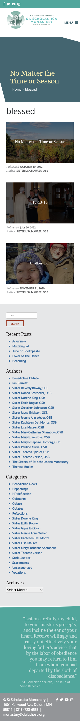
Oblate (17, 503)
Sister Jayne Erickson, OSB (30, 412)
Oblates (17, 508)
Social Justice (21, 558)
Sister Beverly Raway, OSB (30, 388)
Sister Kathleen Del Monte (30, 538)
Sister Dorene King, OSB (28, 398)
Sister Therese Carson (27, 553)
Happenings (20, 489)
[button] (68, 22)
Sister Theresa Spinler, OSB (30, 452)
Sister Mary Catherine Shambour (34, 548)
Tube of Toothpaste (26, 351)
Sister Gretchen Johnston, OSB (33, 407)
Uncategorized (22, 567)
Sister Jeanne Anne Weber (29, 533)
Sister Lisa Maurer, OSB (32, 170)
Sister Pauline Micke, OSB (29, 447)
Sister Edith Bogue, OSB (28, 403)
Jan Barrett (20, 383)
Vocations (19, 572)
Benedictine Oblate (25, 378)
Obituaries (19, 499)
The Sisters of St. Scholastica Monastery (40, 462)
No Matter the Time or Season (40, 141)
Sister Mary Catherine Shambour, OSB (37, 432)
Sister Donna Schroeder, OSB (31, 393)
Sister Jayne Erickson (26, 528)
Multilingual (20, 346)
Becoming (19, 361)
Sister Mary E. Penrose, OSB (31, 437)
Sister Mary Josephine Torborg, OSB (36, 442)
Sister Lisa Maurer (24, 543)
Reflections (20, 513)
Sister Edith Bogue (25, 523)
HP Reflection (21, 494)
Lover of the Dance (25, 356)
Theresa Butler (22, 467)
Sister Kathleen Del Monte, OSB (34, 422)
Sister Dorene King (25, 518)
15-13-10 (40, 202)
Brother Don (40, 263)
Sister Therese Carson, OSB (31, 457)
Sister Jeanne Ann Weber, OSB (32, 417)
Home (17, 89)
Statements (20, 562)
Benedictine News (24, 484)
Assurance (19, 341)
